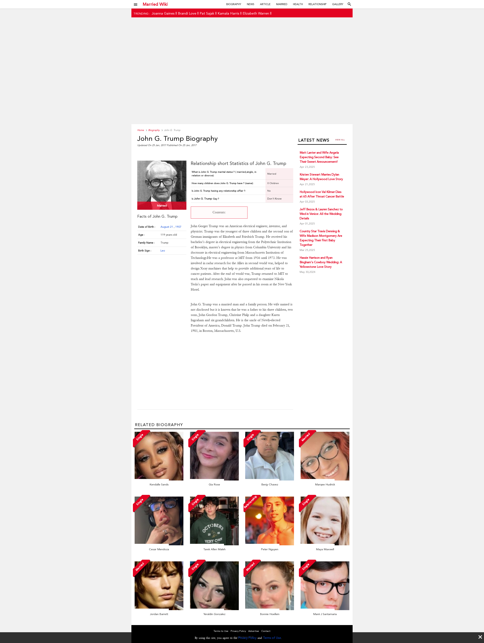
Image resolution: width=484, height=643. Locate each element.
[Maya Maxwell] (325, 544)
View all (340, 140)
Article (265, 4)
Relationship (318, 4)
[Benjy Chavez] (269, 479)
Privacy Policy (247, 638)
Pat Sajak (207, 13)
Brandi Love (187, 13)
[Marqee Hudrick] (325, 479)
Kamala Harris (228, 13)
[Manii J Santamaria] (325, 609)
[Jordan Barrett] (159, 609)
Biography (233, 4)
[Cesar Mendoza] (159, 544)
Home (140, 130)
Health (298, 4)
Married (281, 4)
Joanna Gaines (163, 13)
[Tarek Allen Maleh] (214, 544)
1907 (178, 226)
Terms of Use (272, 638)
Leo (163, 250)
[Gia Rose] (214, 479)
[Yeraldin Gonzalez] (214, 609)
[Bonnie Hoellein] (269, 609)
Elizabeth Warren (256, 13)
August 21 (167, 226)
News (250, 4)
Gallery (337, 4)
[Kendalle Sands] (159, 479)
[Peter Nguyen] (269, 544)
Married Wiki (155, 4)
